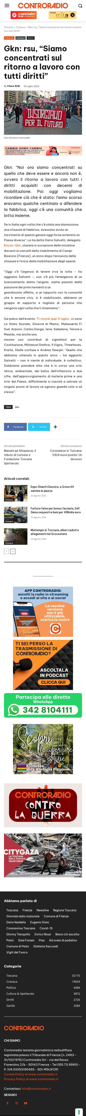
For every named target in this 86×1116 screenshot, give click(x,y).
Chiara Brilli (13, 85)
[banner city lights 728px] (43, 154)
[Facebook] (7, 1103)
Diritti (30, 37)
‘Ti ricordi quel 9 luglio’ (52, 319)
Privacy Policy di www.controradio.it (31, 1079)
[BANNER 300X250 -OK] (43, 689)
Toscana (9, 37)
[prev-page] (6, 551)
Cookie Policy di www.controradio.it (30, 1074)
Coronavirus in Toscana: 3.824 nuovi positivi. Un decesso (66, 455)
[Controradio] (43, 5)
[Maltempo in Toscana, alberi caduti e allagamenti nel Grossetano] (15, 536)
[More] (55, 427)
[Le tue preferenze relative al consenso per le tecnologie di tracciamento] (79, 1112)
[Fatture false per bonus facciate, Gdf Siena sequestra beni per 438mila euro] (15, 515)
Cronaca (20, 37)
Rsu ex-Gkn (12, 245)
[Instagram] (16, 1103)
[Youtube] (25, 1103)
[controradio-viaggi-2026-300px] (43, 773)
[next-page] (12, 551)
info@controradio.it (36, 1089)
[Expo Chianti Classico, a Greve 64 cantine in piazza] (15, 493)
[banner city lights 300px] (43, 636)
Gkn (17, 406)
